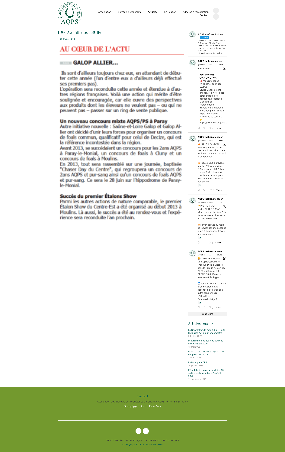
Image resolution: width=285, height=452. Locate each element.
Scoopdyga (130, 406)
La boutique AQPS (197, 362)
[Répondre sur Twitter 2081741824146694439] (199, 243)
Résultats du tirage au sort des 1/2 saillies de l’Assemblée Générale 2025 (206, 373)
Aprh (143, 406)
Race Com (155, 406)
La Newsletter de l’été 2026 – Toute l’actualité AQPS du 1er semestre (206, 331)
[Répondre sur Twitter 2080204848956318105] (199, 307)
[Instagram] (146, 431)
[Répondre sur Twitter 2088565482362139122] (199, 128)
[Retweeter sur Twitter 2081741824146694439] (205, 243)
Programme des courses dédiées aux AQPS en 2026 (205, 342)
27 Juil (219, 202)
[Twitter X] (138, 431)
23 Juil (219, 255)
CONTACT (173, 440)
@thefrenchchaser (205, 65)
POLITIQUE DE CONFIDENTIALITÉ (148, 440)
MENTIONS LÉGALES (117, 440)
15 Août (220, 65)
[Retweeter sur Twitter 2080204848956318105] (205, 307)
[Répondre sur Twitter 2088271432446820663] (199, 190)
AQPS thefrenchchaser (210, 61)
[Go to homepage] (70, 13)
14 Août (220, 140)
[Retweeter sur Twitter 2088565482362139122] (205, 128)
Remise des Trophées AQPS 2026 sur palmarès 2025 (206, 353)
